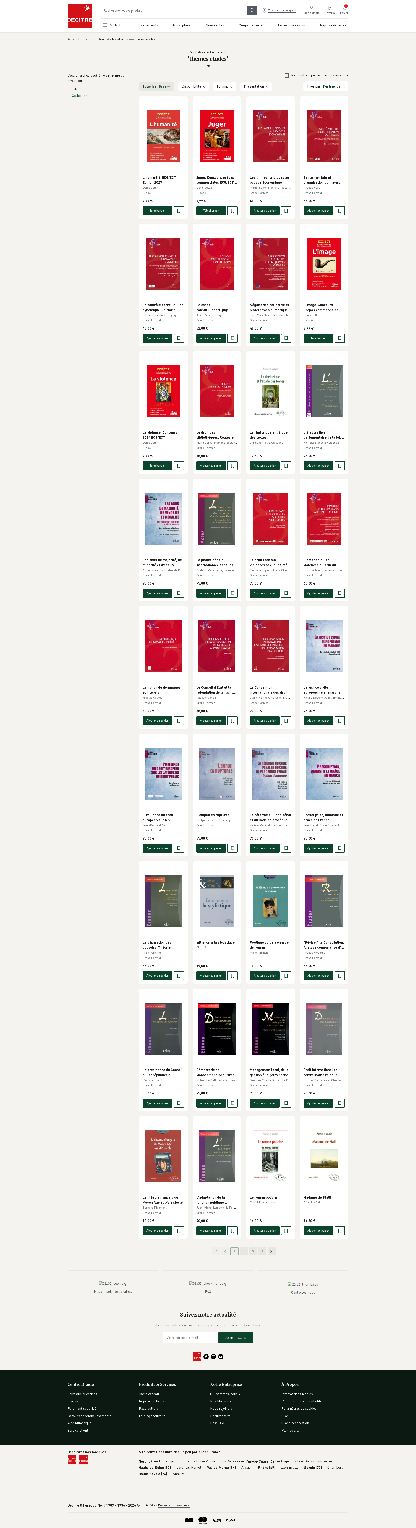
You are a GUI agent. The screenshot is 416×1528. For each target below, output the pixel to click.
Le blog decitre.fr (152, 1416)
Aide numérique (79, 1423)
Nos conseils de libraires (113, 1291)
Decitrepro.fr (220, 1416)
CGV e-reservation (295, 1423)
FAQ (208, 1291)
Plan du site (290, 1430)
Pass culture (149, 1408)
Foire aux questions (82, 1394)
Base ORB (218, 1423)
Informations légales (297, 1394)
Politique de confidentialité (301, 1401)
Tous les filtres (154, 86)
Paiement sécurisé (82, 1408)
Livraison (74, 1401)
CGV (284, 1416)
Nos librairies (220, 1401)
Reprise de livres (151, 1401)
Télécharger (157, 210)
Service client (78, 1430)
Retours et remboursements (89, 1416)
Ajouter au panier (265, 210)
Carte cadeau (149, 1394)
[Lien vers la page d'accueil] (80, 16)
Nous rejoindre (221, 1408)
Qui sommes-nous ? (225, 1394)
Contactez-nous (303, 1292)
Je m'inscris (235, 1337)
